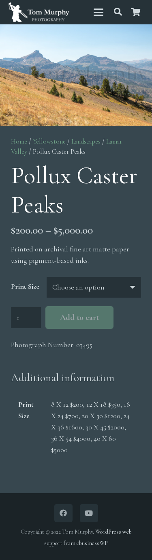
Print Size (25, 286)
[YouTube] (89, 513)
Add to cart (79, 317)
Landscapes (86, 141)
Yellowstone (49, 141)
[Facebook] (63, 513)
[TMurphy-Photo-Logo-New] (39, 12)
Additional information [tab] (62, 377)
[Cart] (136, 12)
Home (19, 141)
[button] (98, 12)
